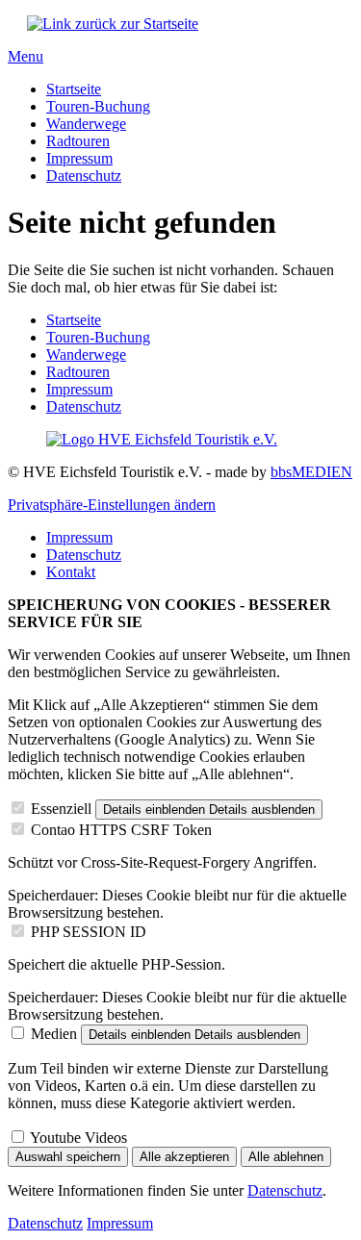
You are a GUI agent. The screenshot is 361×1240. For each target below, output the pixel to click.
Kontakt (70, 572)
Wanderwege (86, 123)
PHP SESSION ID (88, 932)
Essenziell (61, 808)
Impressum (79, 158)
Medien (54, 1033)
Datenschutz (83, 175)
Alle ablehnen (285, 1157)
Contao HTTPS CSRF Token (121, 830)
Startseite (73, 89)
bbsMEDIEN (311, 472)
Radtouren (78, 141)
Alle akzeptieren (184, 1157)
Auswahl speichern (67, 1157)
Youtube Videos (78, 1137)
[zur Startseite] (112, 23)
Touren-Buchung (98, 106)
